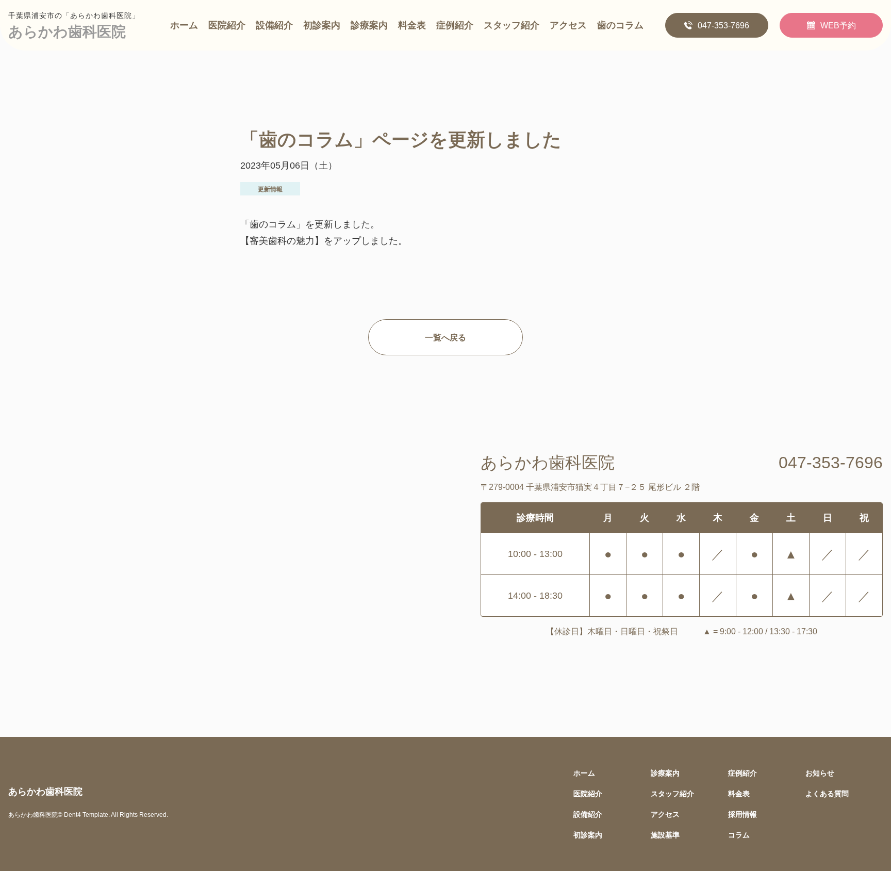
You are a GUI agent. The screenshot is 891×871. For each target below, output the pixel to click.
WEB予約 (838, 25)
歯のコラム (620, 25)
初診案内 (321, 25)
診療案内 (369, 25)
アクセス (568, 25)
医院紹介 (226, 25)
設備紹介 (274, 25)
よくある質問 (827, 793)
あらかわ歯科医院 (67, 31)
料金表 (412, 25)
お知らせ (819, 772)
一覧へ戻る (445, 337)
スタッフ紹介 (511, 25)
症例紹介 (454, 25)
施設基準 (665, 834)
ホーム (184, 25)
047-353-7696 (723, 25)
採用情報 (742, 814)
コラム (739, 834)
